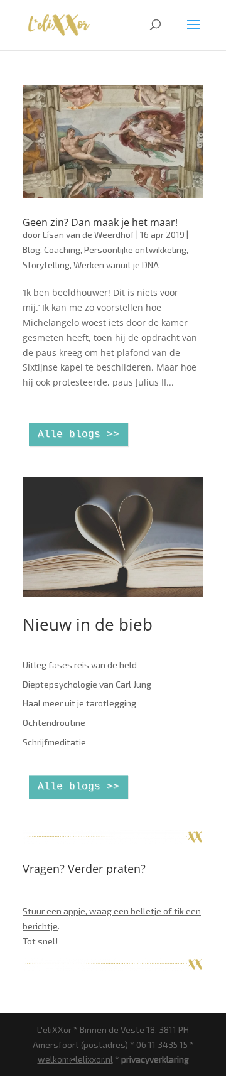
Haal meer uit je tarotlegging (79, 703)
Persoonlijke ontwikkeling (135, 249)
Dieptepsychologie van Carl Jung (87, 684)
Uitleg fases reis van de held (80, 664)
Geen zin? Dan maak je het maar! (100, 222)
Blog (31, 249)
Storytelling (46, 264)
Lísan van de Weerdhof (88, 234)
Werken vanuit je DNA (116, 264)
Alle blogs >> (78, 434)
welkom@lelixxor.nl (75, 1059)
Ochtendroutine (54, 722)
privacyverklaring (155, 1059)
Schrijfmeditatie (54, 742)
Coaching (62, 249)
